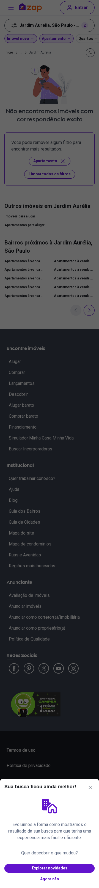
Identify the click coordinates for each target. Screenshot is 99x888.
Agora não (49, 879)
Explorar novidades (49, 868)
